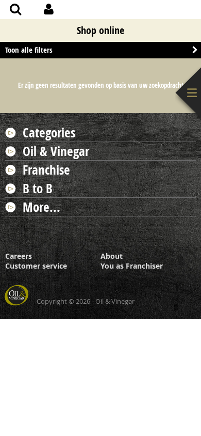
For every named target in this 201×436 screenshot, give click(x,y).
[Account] (48, 10)
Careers (18, 256)
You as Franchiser (131, 266)
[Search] (15, 10)
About (111, 256)
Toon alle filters (29, 49)
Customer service (36, 266)
